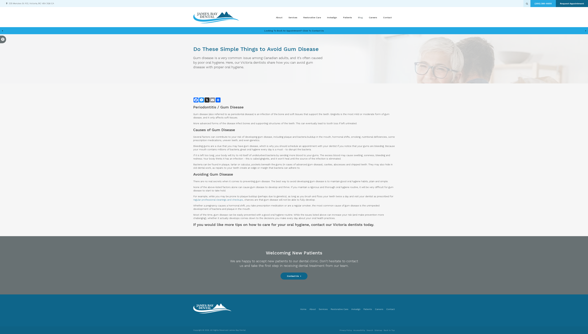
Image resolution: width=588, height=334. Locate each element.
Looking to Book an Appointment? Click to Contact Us (294, 30)
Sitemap (378, 330)
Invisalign (332, 17)
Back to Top (389, 330)
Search (370, 330)
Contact (387, 17)
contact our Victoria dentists (336, 225)
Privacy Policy (346, 330)
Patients (347, 17)
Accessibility (359, 330)
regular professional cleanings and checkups (218, 199)
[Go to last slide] (2, 30)
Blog (360, 17)
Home (303, 309)
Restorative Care (312, 17)
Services (292, 17)
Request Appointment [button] (572, 3)
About (279, 17)
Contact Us (293, 276)
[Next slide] (585, 30)
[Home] (216, 17)
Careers (373, 17)
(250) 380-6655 (543, 3)
